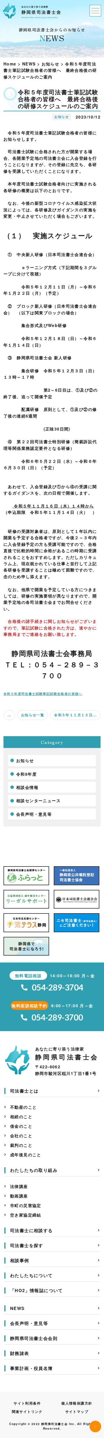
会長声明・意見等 (34, 814)
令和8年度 (26, 774)
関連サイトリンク (27, 1411)
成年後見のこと (25, 1154)
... (9, 714)
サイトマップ (76, 1411)
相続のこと (21, 1116)
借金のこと (21, 1126)
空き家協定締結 (25, 1215)
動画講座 (19, 1196)
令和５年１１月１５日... (75, 714)
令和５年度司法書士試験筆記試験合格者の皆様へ (42, 693)
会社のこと (21, 1135)
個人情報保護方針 (76, 1403)
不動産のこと (23, 1107)
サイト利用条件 (27, 1403)
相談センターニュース (38, 800)
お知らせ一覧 (32, 714)
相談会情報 (27, 787)
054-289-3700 (57, 1017)
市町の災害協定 (25, 1205)
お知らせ (25, 760)
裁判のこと (21, 1145)
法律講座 (19, 1186)
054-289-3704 (57, 987)
